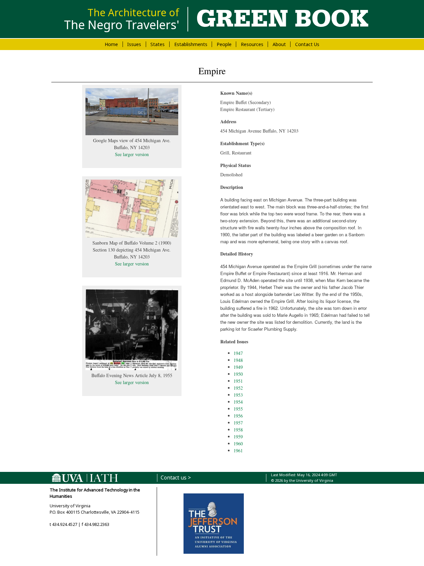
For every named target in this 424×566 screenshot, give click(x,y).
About (279, 44)
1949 (238, 367)
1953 (238, 395)
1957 (238, 423)
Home (111, 44)
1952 (238, 388)
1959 (238, 436)
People (224, 44)
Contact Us (307, 44)
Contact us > (176, 477)
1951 (238, 381)
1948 (238, 360)
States (157, 44)
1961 (238, 450)
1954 (238, 402)
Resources (252, 44)
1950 (238, 374)
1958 (238, 429)
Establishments (190, 44)
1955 (238, 409)
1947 (238, 353)
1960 (238, 443)
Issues (134, 44)
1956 (238, 416)
